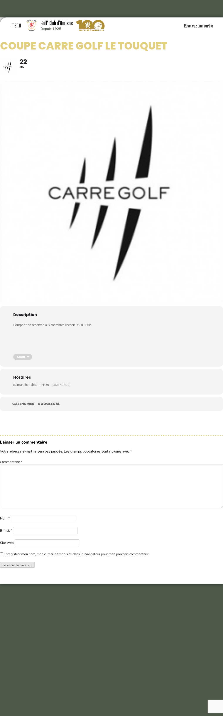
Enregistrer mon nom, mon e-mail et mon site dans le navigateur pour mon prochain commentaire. (77, 554)
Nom (5, 518)
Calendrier (23, 404)
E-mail (6, 530)
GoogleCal (49, 404)
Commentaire (11, 462)
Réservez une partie (198, 25)
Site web (7, 542)
